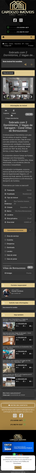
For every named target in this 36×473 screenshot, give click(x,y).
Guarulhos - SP (19, 43)
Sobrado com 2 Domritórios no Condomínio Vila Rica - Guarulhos (17, 347)
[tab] (8, 73)
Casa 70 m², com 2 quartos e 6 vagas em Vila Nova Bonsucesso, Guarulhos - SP (16, 361)
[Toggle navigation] (31, 37)
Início (5, 43)
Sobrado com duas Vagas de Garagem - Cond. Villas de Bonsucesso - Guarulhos (17, 333)
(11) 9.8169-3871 (23, 27)
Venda (11, 43)
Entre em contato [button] (18, 405)
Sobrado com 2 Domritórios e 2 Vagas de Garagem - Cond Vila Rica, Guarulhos (15, 319)
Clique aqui (6, 395)
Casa (27, 43)
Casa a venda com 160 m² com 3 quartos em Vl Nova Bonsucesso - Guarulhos (17, 375)
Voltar (31, 45)
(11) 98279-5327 (23, 32)
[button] (5, 86)
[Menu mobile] (3, 37)
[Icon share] (15, 20)
